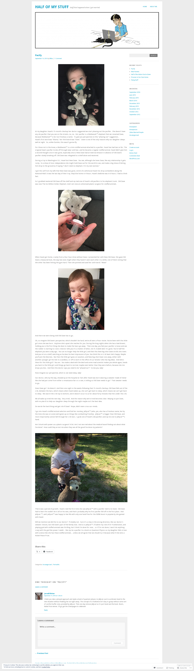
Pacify (133, 69)
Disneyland (133, 127)
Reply (46, 610)
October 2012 (133, 112)
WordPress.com (134, 158)
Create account (134, 147)
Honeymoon (133, 129)
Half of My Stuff (52, 7)
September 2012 (134, 114)
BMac (51, 58)
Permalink (56, 564)
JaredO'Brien (49, 594)
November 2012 (134, 109)
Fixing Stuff (134, 80)
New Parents (135, 71)
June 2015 (132, 95)
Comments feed (134, 156)
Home (145, 6)
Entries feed (133, 153)
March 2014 (133, 100)
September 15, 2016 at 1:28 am (53, 595)
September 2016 (134, 92)
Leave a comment (41, 587)
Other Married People (136, 132)
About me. (153, 6)
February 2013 (134, 106)
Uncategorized (47, 564)
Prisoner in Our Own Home (139, 77)
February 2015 (134, 98)
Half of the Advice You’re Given (141, 74)
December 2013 (134, 103)
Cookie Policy (46, 667)
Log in (131, 150)
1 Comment (58, 58)
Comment (117, 643)
